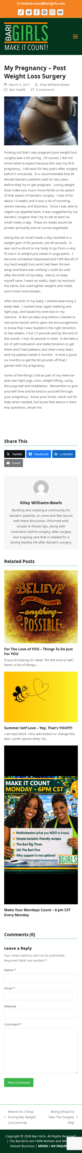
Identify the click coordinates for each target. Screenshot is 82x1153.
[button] (75, 36)
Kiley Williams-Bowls (55, 85)
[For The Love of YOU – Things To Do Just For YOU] (41, 606)
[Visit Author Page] (41, 487)
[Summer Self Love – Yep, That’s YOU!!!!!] (41, 696)
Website (10, 1006)
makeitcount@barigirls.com (42, 3)
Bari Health (17, 90)
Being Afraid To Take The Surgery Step (60, 1117)
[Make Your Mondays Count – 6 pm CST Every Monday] (41, 824)
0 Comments (45, 90)
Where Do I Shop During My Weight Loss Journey (20, 1117)
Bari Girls (39, 1136)
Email (9, 988)
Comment (13, 1024)
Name (10, 970)
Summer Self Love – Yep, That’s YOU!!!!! (38, 728)
